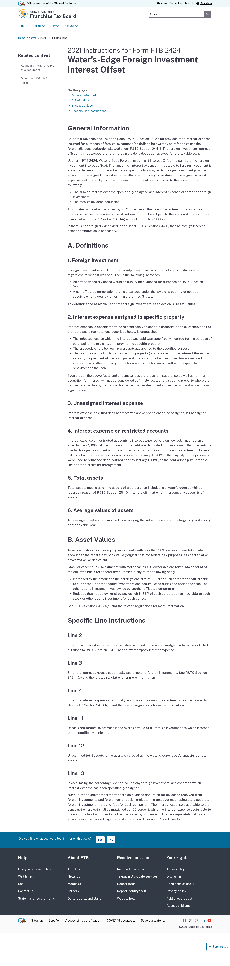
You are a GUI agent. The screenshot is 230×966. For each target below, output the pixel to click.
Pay (53, 25)
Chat (21, 884)
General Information (85, 95)
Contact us (176, 3)
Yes (100, 839)
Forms (37, 25)
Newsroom (75, 876)
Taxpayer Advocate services (137, 876)
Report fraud (126, 884)
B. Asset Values (82, 105)
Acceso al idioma (179, 905)
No (111, 839)
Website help (126, 898)
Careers (73, 891)
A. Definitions (81, 100)
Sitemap (37, 920)
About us (161, 3)
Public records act (179, 898)
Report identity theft (131, 891)
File (21, 25)
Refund (69, 25)
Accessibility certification (83, 920)
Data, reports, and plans (84, 898)
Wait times (25, 876)
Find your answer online (34, 869)
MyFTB (189, 3)
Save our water (153, 920)
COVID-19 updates (121, 920)
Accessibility (176, 869)
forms (32, 37)
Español (54, 920)
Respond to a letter (130, 869)
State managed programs (36, 898)
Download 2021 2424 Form (35, 80)
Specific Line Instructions (89, 111)
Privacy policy (176, 891)
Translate (206, 3)
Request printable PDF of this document (38, 68)
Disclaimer (174, 876)
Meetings (74, 884)
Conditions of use (189, 884)
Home (21, 37)
